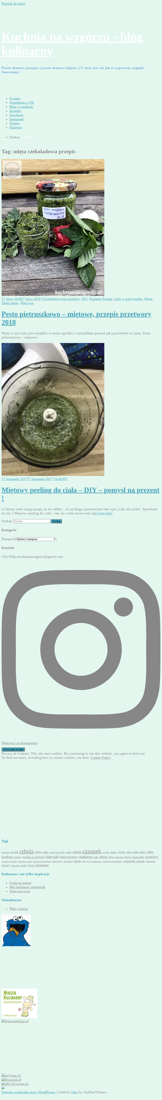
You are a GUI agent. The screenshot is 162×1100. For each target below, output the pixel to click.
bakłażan (6, 852)
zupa (24, 865)
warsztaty (151, 861)
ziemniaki (15, 865)
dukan (114, 852)
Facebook (16, 115)
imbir (129, 852)
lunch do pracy (69, 857)
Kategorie (9, 539)
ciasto (45, 852)
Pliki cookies (18, 909)
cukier (69, 852)
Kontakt (15, 111)
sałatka (77, 861)
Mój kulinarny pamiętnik (27, 887)
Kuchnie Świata (100, 299)
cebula (26, 851)
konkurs (7, 857)
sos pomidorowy (94, 861)
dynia (121, 852)
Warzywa (27, 303)
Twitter (14, 123)
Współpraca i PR (21, 103)
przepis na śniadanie (42, 861)
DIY (84, 299)
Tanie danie (10, 303)
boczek (14, 852)
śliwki (31, 865)
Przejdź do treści (13, 4)
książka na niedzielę (34, 857)
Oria (74, 1092)
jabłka (135, 852)
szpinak (140, 861)
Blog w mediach (21, 107)
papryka (119, 857)
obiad (103, 857)
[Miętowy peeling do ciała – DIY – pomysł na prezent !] (53, 475)
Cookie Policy (101, 758)
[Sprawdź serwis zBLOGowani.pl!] (15, 1084)
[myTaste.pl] (11, 1076)
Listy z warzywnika (128, 299)
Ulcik (46, 299)
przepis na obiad (9, 861)
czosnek (92, 851)
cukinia (77, 852)
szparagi (129, 861)
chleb (38, 852)
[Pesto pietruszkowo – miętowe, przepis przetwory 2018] (53, 295)
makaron (85, 857)
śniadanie (42, 865)
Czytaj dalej (103, 513)
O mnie (14, 98)
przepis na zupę (25, 861)
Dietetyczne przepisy (64, 299)
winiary (6, 865)
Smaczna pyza (19, 891)
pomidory (152, 857)
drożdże (106, 852)
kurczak (52, 856)
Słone (148, 299)
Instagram (16, 119)
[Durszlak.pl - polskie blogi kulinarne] (11, 1080)
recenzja (68, 861)
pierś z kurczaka (134, 857)
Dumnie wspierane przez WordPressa (28, 1092)
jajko (150, 852)
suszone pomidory (112, 861)
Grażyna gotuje (20, 883)
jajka (142, 852)
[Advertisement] (33, 773)
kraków (18, 857)
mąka (95, 857)
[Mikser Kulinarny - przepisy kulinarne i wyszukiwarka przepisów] (19, 1017)
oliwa (111, 857)
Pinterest (15, 127)
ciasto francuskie (57, 852)
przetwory (57, 861)
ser (84, 861)
